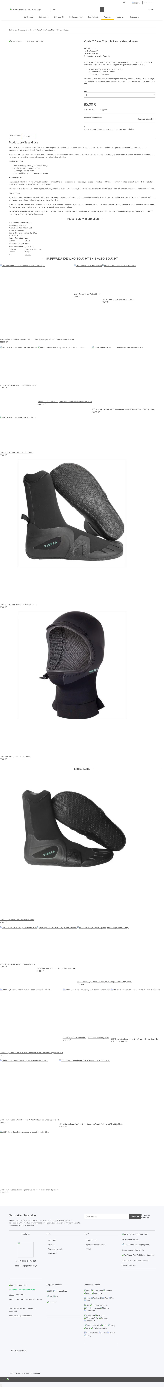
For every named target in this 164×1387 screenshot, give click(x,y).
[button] (140, 9)
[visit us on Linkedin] (11, 1369)
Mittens (28, 254)
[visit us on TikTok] (11, 1366)
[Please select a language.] (136, 2)
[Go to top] (1, 1385)
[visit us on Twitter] (11, 1357)
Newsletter (52, 1253)
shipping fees (35, 1373)
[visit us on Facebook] (11, 1355)
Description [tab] (28, 136)
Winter (27, 252)
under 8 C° (29, 246)
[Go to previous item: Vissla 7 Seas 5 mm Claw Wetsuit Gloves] (70, 30)
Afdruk (88, 1249)
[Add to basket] (11, 38)
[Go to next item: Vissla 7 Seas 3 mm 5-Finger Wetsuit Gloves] (75, 30)
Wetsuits (95, 53)
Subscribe (135, 1216)
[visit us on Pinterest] (11, 1360)
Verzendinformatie (55, 1249)
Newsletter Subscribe (145, 1216)
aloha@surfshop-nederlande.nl (20, 1316)
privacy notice (36, 1223)
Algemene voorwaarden (95, 1244)
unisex (27, 241)
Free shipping (101, 110)
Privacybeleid (91, 1240)
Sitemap (51, 1244)
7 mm (27, 243)
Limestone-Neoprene (33, 249)
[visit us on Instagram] (11, 1363)
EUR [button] (125, 2)
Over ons (52, 1240)
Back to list (13, 30)
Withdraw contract (18, 1351)
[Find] (102, 9)
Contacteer (148, 2)
